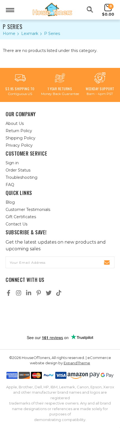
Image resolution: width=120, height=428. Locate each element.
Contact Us (16, 224)
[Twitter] (49, 293)
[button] (60, 315)
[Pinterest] (39, 293)
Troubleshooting (21, 177)
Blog (10, 202)
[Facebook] (8, 293)
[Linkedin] (29, 293)
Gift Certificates (21, 216)
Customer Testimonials (28, 209)
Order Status (18, 170)
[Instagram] (18, 293)
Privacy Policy (19, 145)
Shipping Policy (20, 138)
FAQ (10, 184)
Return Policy (19, 130)
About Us (15, 123)
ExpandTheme (77, 363)
